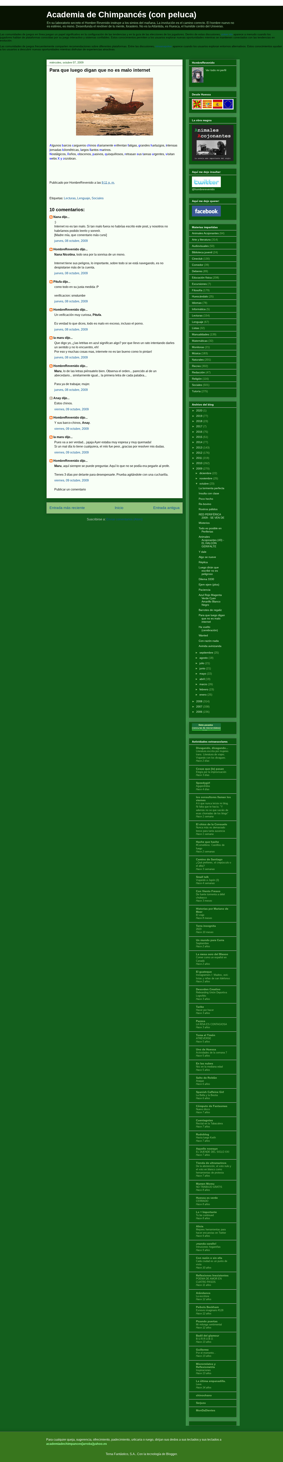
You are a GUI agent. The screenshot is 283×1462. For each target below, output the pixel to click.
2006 (199, 711)
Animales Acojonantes (205, 233)
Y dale (202, 551)
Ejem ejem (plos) (209, 584)
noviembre (205, 478)
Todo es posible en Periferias (210, 530)
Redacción (198, 372)
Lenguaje (83, 198)
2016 (199, 431)
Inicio (119, 508)
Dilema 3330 (206, 579)
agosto (203, 657)
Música (196, 353)
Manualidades (200, 334)
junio (202, 668)
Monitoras (198, 347)
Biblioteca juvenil (202, 252)
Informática (199, 309)
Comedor (197, 264)
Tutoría (196, 391)
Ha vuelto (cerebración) (208, 628)
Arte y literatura (201, 239)
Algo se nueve (207, 557)
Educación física (202, 277)
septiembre (206, 652)
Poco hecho (206, 498)
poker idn (227, 34)
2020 (199, 410)
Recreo (196, 366)
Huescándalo (200, 296)
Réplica (203, 562)
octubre (204, 483)
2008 (199, 701)
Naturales (198, 359)
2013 (199, 447)
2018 (199, 421)
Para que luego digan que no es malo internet (212, 618)
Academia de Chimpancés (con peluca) (121, 14)
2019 (199, 415)
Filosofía (197, 290)
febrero (203, 689)
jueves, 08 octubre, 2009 (71, 240)
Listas (195, 328)
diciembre (205, 473)
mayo (202, 673)
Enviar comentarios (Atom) (124, 519)
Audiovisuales (200, 245)
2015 (199, 436)
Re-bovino (205, 504)
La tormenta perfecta (211, 488)
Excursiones (199, 283)
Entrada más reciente (67, 508)
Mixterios (204, 522)
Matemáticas (200, 340)
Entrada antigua (166, 508)
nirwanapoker (163, 46)
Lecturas (70, 198)
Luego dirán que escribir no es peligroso (209, 570)
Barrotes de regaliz (210, 610)
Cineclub (197, 258)
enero (203, 694)
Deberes (197, 271)
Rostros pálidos (208, 509)
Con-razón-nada (209, 640)
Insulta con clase (209, 493)
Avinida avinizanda (210, 646)
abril (202, 679)
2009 (199, 468)
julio (201, 663)
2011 (199, 457)
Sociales (98, 198)
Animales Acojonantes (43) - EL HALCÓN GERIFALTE (211, 541)
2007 (199, 706)
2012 (199, 452)
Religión (197, 378)
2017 (199, 426)
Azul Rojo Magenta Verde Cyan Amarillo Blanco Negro (210, 599)
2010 (199, 463)
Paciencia (204, 589)
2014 (199, 442)
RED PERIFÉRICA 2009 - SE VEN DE (211, 516)
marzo (203, 684)
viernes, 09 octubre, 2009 (71, 409)
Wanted (203, 635)
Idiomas (197, 302)
